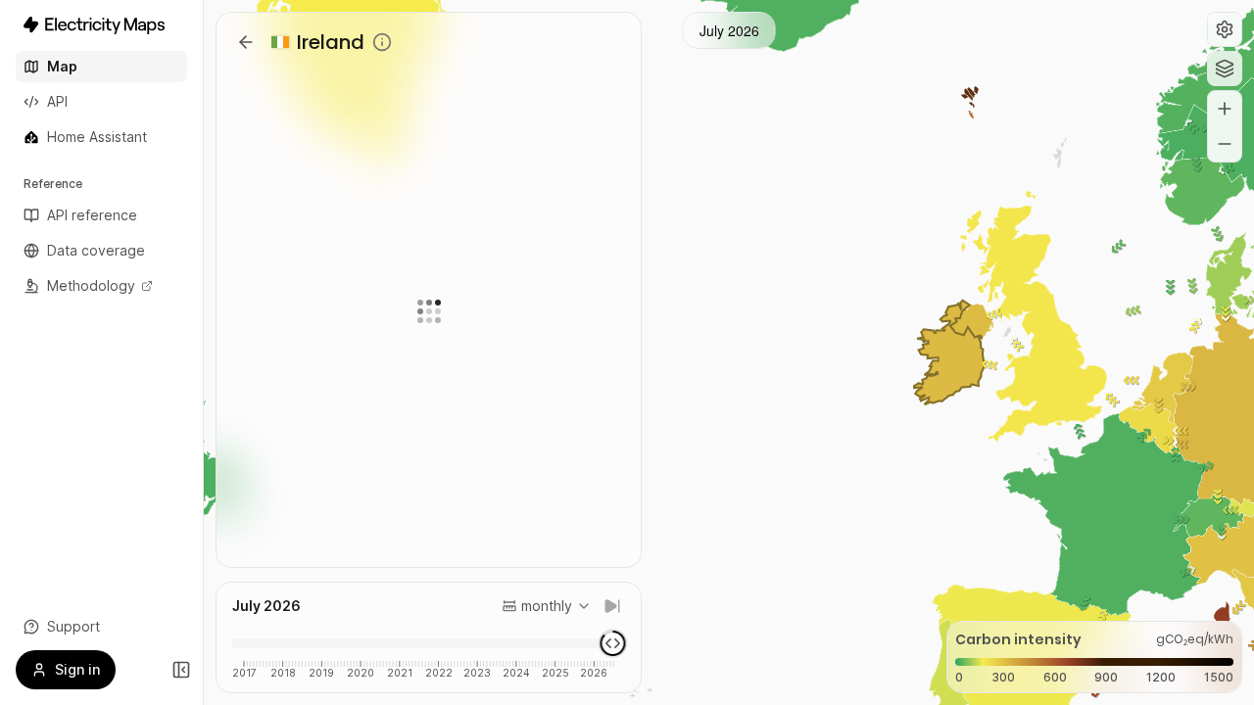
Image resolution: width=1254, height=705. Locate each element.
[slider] (613, 643)
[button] (1224, 29)
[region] (729, 352)
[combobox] (547, 606)
